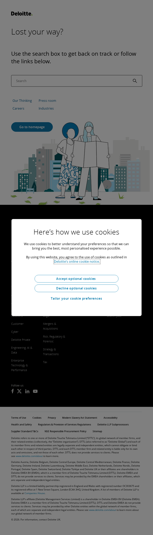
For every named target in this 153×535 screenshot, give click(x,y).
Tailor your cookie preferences (76, 298)
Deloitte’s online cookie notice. (77, 261)
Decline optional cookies (76, 288)
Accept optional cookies (76, 278)
